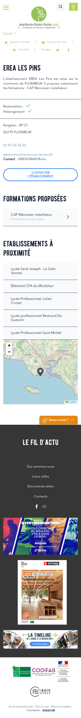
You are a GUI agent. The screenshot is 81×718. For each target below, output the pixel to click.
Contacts (40, 496)
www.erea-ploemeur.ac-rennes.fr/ (28, 154)
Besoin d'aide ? (58, 420)
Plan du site (42, 707)
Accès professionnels (20, 707)
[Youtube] (42, 507)
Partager (46, 49)
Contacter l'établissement (40, 174)
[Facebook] (37, 507)
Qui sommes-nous (40, 466)
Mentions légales (61, 707)
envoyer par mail (57, 42)
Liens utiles (40, 476)
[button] (40, 372)
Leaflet (72, 402)
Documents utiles (40, 486)
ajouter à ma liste (20, 42)
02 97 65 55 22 (14, 145)
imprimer (23, 49)
